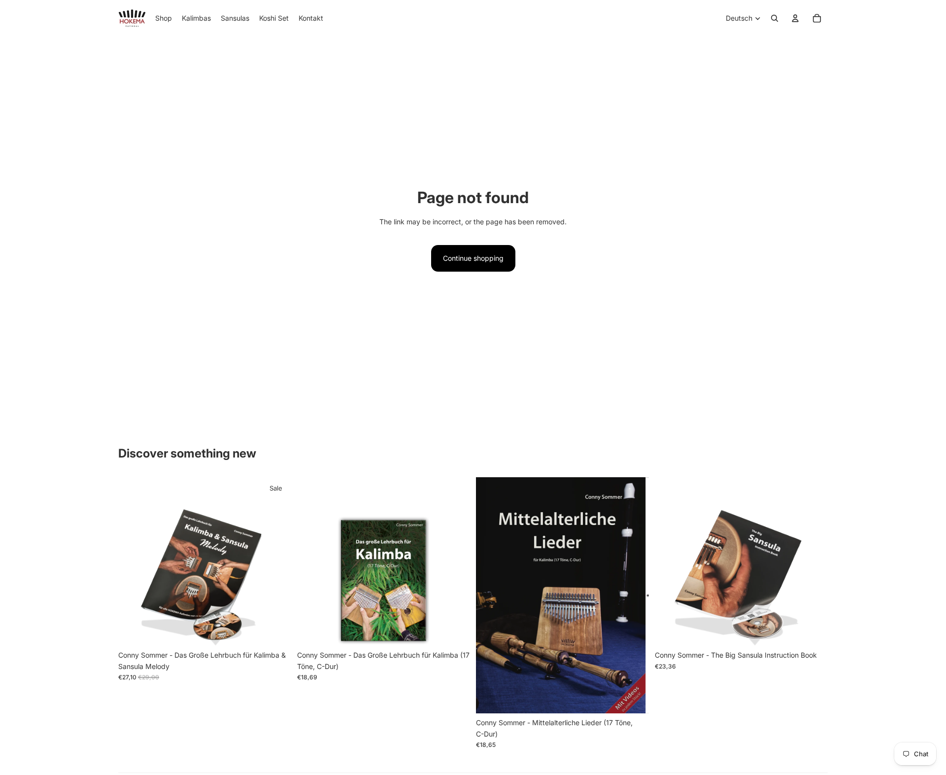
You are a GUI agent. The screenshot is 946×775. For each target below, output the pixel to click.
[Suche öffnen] (774, 18)
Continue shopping (473, 258)
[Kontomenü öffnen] (795, 18)
